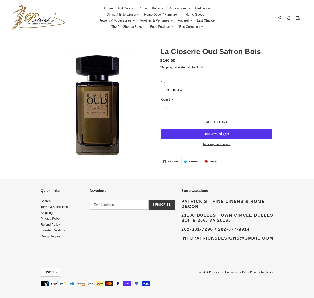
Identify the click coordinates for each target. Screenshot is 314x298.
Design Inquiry (51, 236)
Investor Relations (53, 230)
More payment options (217, 144)
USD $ (49, 272)
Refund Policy (50, 224)
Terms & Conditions (54, 207)
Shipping (166, 67)
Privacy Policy (51, 218)
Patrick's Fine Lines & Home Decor (229, 272)
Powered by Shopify (261, 272)
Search (46, 201)
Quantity (167, 99)
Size (164, 82)
